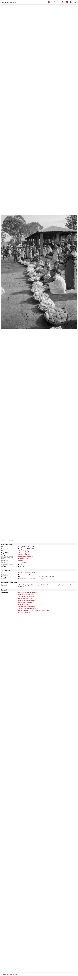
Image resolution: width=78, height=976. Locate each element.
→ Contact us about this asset (9, 974)
